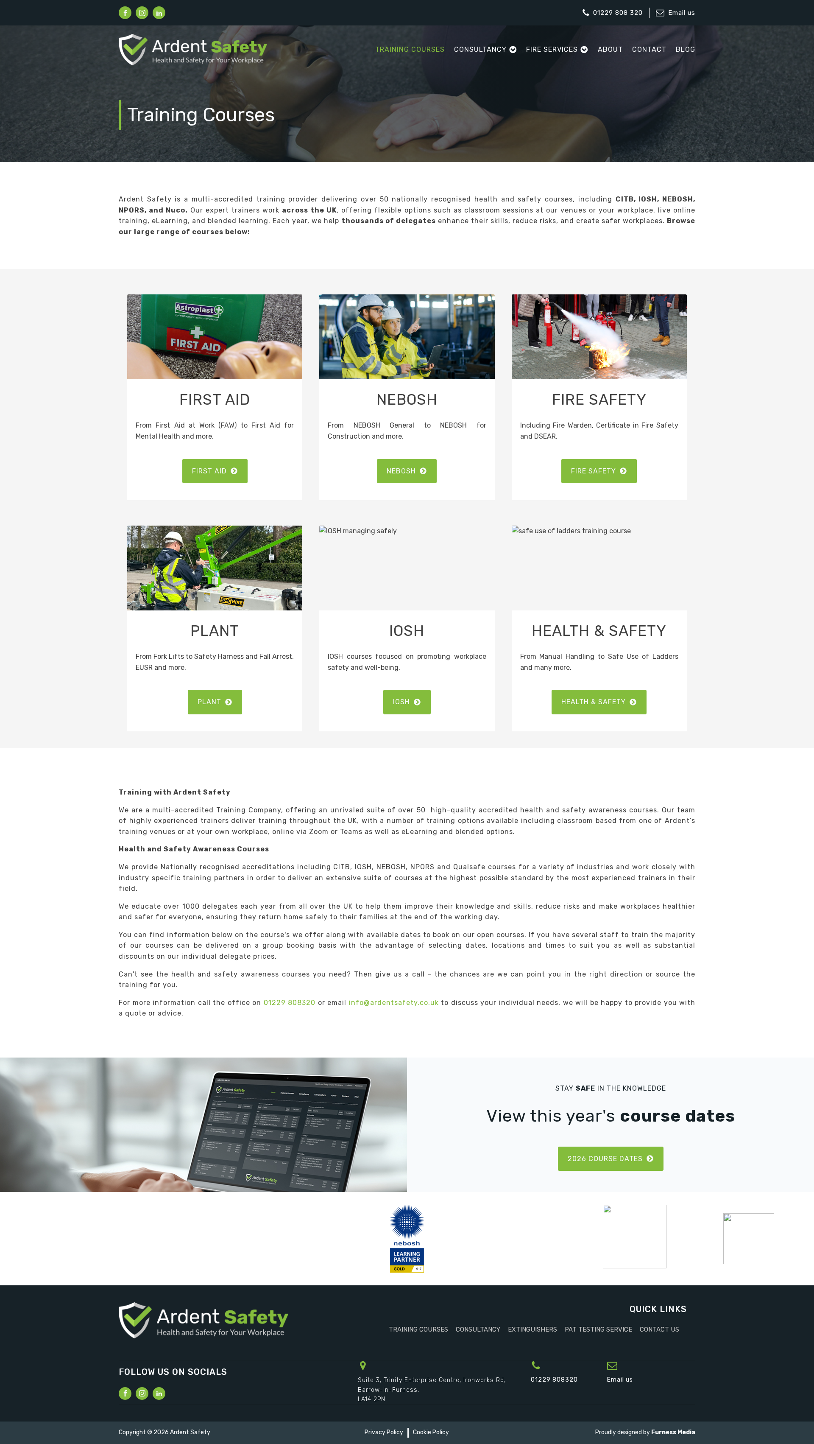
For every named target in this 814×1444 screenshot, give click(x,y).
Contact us (659, 1329)
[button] (215, 471)
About (610, 49)
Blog (685, 49)
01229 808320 (290, 1003)
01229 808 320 (618, 13)
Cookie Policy (431, 1432)
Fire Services (552, 49)
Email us (681, 13)
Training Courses (410, 49)
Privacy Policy (384, 1432)
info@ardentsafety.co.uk (394, 1003)
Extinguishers (532, 1329)
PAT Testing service (598, 1329)
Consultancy (480, 49)
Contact (649, 49)
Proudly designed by (645, 1432)
